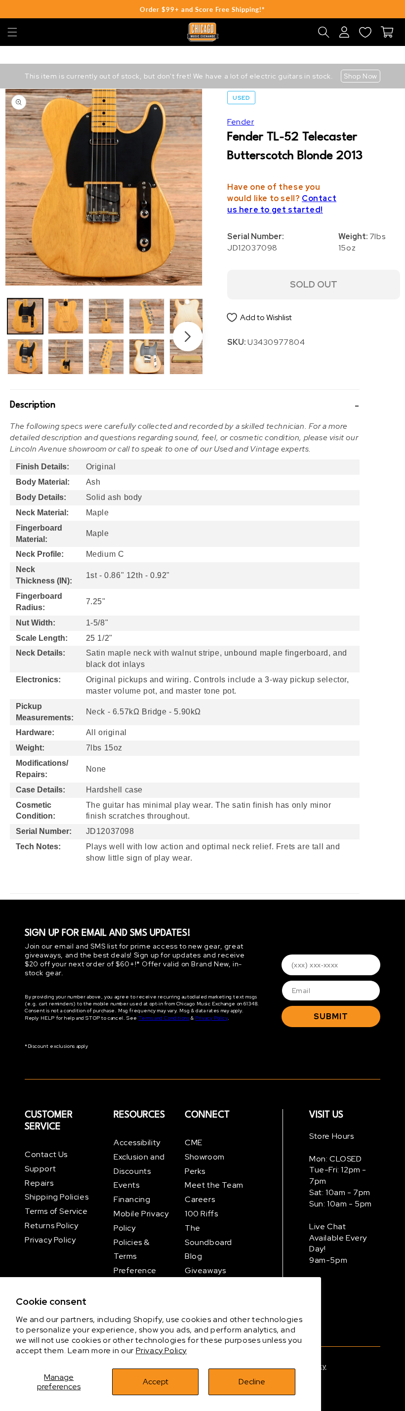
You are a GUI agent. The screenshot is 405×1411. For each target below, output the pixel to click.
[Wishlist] (365, 32)
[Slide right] (187, 336)
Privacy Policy (161, 1350)
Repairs (39, 1183)
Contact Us (46, 1154)
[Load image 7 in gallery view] (146, 316)
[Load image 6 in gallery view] (106, 356)
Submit (331, 1016)
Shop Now (360, 76)
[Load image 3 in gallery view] (65, 316)
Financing (132, 1199)
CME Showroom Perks (205, 1156)
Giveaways (205, 1270)
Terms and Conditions (163, 1018)
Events (127, 1185)
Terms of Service (56, 1211)
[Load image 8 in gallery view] (146, 356)
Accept (155, 1381)
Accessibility (137, 1142)
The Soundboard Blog (208, 1242)
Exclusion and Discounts (139, 1164)
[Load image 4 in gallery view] (65, 356)
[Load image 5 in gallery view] (106, 316)
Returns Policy (51, 1225)
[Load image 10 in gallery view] (187, 356)
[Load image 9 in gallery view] (187, 316)
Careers (200, 1199)
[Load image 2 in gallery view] (25, 356)
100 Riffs (201, 1213)
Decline (252, 1381)
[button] (12, 32)
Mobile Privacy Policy (141, 1220)
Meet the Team (214, 1185)
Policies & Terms (132, 1249)
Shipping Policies (56, 1197)
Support (40, 1168)
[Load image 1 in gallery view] (25, 316)
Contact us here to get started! (281, 204)
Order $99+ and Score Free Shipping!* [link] (202, 9)
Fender (240, 122)
